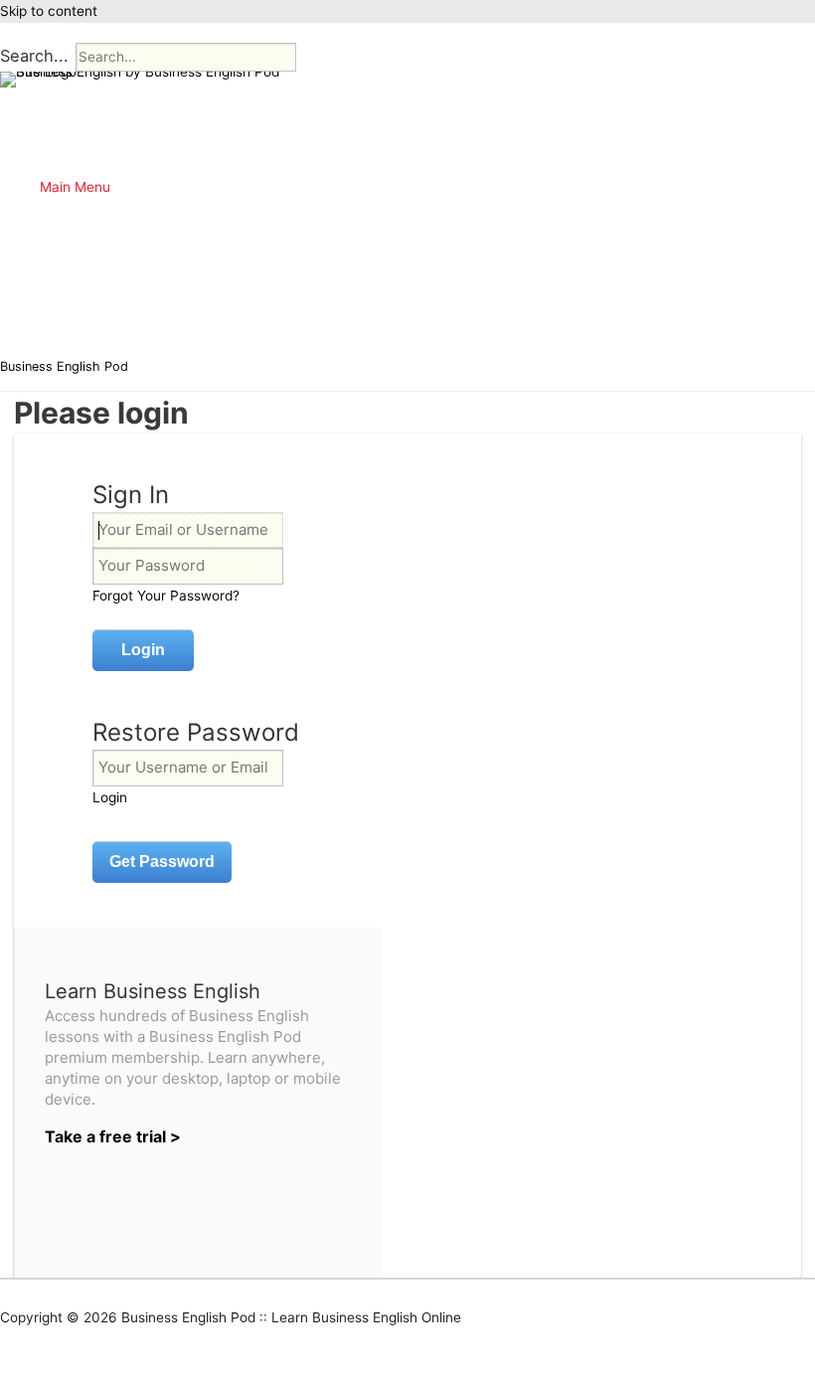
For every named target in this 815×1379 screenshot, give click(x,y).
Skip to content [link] (48, 11)
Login (109, 797)
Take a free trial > (113, 1136)
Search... (34, 56)
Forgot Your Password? (166, 595)
